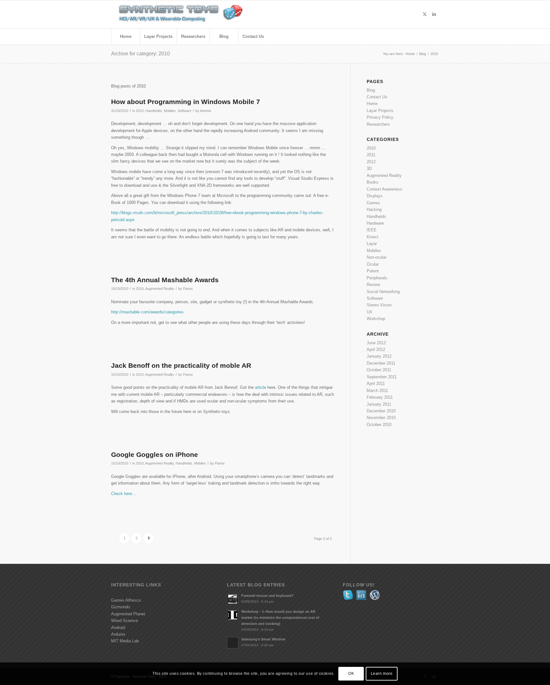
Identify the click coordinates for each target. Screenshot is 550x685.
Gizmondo (120, 607)
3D (369, 168)
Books (372, 182)
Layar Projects (380, 110)
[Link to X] (424, 14)
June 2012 (376, 342)
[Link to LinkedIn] (434, 14)
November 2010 (381, 417)
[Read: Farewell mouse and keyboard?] (232, 599)
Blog (371, 90)
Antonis (205, 111)
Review (373, 284)
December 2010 (381, 411)
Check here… (123, 493)
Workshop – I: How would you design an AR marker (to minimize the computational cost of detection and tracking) (280, 618)
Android (118, 627)
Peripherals (377, 278)
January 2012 (379, 356)
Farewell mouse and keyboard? (267, 596)
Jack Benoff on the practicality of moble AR (181, 365)
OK (351, 674)
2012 (371, 161)
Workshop (376, 318)
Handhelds (153, 111)
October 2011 (379, 369)
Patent (373, 271)
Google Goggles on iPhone (154, 454)
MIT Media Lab (125, 641)
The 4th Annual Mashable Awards (165, 279)
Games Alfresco (126, 600)
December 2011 (381, 363)
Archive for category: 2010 (140, 53)
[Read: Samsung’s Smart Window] (232, 642)
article (260, 387)
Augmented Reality (159, 288)
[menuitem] (125, 37)
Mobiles (170, 111)
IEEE (372, 229)
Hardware (375, 223)
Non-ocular (376, 257)
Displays (375, 195)
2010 (140, 111)
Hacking (374, 209)
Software (184, 111)
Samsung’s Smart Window (263, 639)
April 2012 (376, 349)
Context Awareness (384, 189)
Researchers (378, 124)
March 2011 (377, 390)
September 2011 (382, 376)
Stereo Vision (379, 305)
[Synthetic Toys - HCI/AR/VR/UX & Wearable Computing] (189, 14)
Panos (188, 288)
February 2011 (380, 397)
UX (369, 312)
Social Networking (383, 291)
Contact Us (377, 96)
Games (373, 202)
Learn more (382, 674)
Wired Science (124, 620)
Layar (372, 243)
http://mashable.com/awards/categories (147, 312)
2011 (371, 154)
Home (372, 103)
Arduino (118, 634)
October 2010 (379, 424)
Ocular (373, 264)
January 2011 (379, 404)
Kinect (372, 236)
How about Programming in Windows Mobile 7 (185, 101)
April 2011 (376, 383)
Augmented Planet (128, 614)
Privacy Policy (380, 117)
